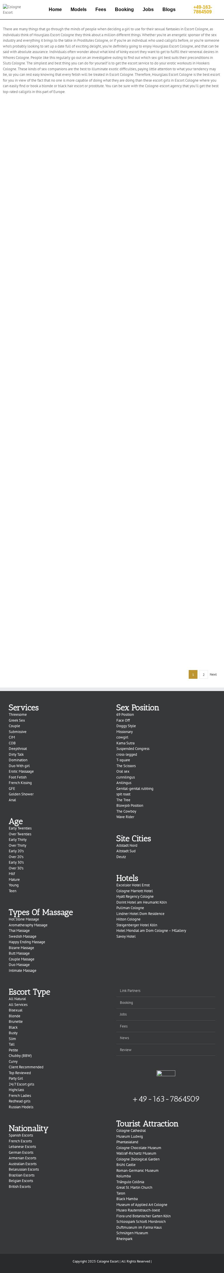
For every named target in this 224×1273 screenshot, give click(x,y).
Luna (169, 249)
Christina (169, 470)
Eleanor (168, 293)
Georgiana (168, 426)
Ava (169, 204)
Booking (124, 9)
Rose (168, 160)
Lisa (55, 515)
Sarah (168, 116)
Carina (55, 337)
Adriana (55, 648)
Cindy (168, 337)
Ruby (55, 160)
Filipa (55, 470)
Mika (55, 249)
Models (79, 9)
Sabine (55, 559)
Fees (100, 9)
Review (126, 1049)
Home (55, 9)
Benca (55, 293)
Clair (55, 426)
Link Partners (130, 990)
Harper (55, 116)
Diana (168, 515)
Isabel (168, 559)
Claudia (55, 382)
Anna (169, 603)
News (124, 1037)
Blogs (169, 9)
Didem (55, 603)
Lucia (55, 204)
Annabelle (168, 382)
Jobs (148, 9)
